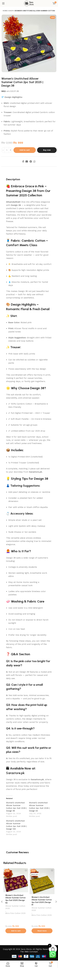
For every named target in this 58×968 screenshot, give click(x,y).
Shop (11, 11)
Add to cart (25, 150)
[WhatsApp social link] (34, 161)
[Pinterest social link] (31, 161)
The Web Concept (29, 951)
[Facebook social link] (23, 161)
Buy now (47, 150)
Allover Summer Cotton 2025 (15, 907)
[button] (15, 930)
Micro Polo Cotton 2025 (15, 913)
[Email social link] (27, 161)
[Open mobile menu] (3, 3)
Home (5, 11)
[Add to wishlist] (25, 870)
